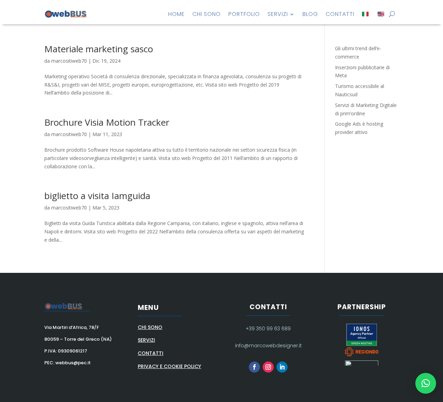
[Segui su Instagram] (268, 367)
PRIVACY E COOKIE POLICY (169, 366)
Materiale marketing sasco (98, 49)
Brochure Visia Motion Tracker (106, 122)
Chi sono (206, 14)
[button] (425, 383)
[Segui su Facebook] (254, 367)
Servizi (278, 14)
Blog (310, 14)
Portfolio (244, 14)
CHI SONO (150, 327)
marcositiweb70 (69, 60)
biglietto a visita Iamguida (97, 195)
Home (176, 14)
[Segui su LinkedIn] (282, 367)
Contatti (340, 14)
